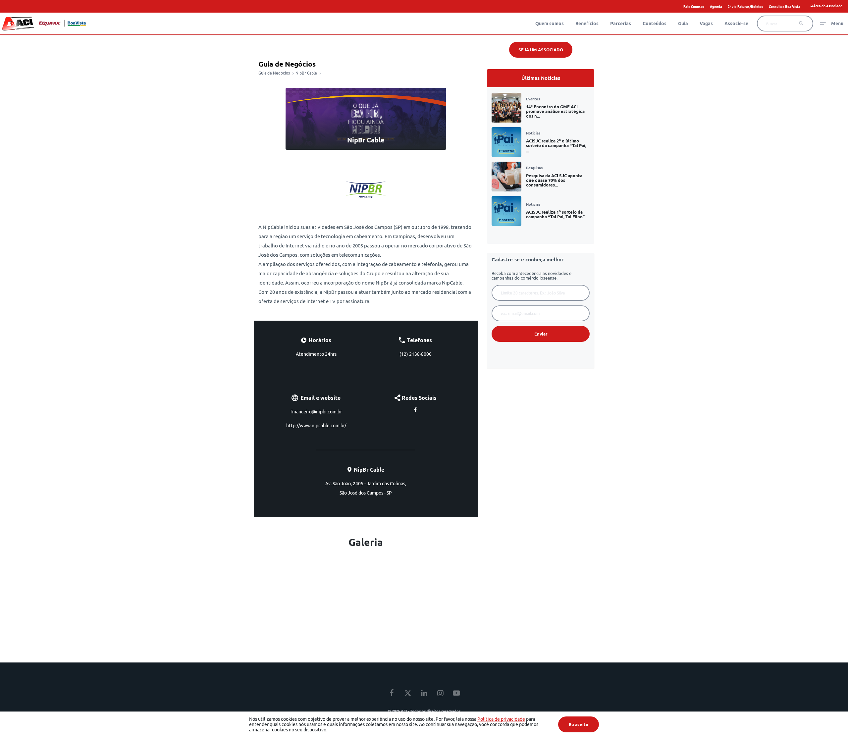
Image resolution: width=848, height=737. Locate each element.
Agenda (716, 7)
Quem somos (549, 23)
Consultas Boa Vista (784, 7)
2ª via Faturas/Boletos (745, 7)
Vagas (706, 23)
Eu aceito (578, 724)
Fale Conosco (693, 7)
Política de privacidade (501, 719)
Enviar (540, 334)
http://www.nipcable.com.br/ (316, 425)
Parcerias (620, 23)
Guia (683, 23)
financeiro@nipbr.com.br (316, 411)
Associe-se (736, 23)
